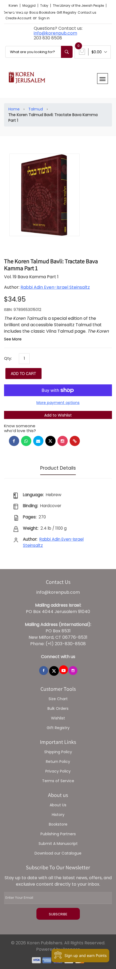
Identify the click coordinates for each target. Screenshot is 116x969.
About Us (58, 805)
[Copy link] (75, 441)
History (58, 814)
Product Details (58, 468)
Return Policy (58, 761)
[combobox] (39, 52)
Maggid (29, 5)
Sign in (44, 18)
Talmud (35, 109)
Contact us (87, 12)
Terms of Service (58, 781)
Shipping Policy (58, 752)
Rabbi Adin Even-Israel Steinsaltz (55, 287)
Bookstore (58, 824)
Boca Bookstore (42, 12)
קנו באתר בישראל (16, 12)
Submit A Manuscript (58, 843)
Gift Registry (66, 12)
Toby (44, 5)
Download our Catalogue (58, 853)
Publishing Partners (58, 834)
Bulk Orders (58, 708)
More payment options (58, 402)
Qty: (8, 358)
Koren (14, 5)
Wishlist (58, 718)
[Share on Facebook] (14, 441)
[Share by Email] (38, 441)
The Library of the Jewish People (79, 5)
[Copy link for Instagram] (62, 441)
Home (14, 109)
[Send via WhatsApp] (26, 441)
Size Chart (58, 698)
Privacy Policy (58, 771)
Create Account (18, 18)
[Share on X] (50, 441)
